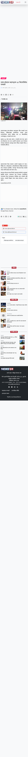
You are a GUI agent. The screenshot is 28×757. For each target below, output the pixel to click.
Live (17, 2)
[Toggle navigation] (25, 2)
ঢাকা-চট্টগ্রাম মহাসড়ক (19, 240)
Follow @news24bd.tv (10, 228)
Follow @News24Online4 (10, 232)
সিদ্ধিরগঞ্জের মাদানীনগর (8, 240)
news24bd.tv (4, 183)
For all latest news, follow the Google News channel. (13, 210)
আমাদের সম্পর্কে (5, 390)
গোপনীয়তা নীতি (15, 390)
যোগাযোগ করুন (5, 393)
